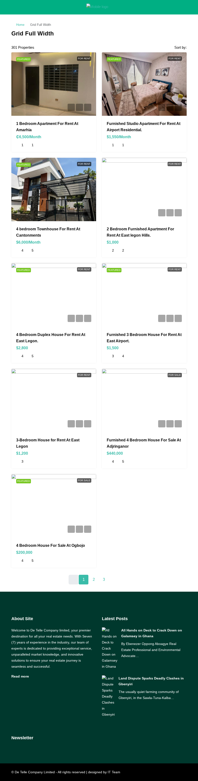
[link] (109, 648)
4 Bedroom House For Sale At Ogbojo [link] (50, 545)
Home (20, 25)
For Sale (175, 375)
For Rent (84, 58)
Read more (20, 676)
